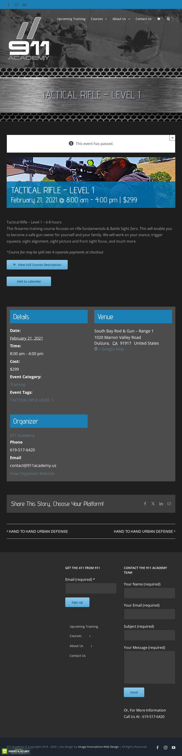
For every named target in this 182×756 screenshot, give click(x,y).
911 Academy (22, 435)
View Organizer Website (32, 473)
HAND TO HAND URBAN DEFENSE (38, 531)
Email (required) (80, 579)
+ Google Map (111, 349)
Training (17, 384)
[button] (168, 18)
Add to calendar (29, 281)
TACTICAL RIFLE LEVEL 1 (31, 400)
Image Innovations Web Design (99, 747)
